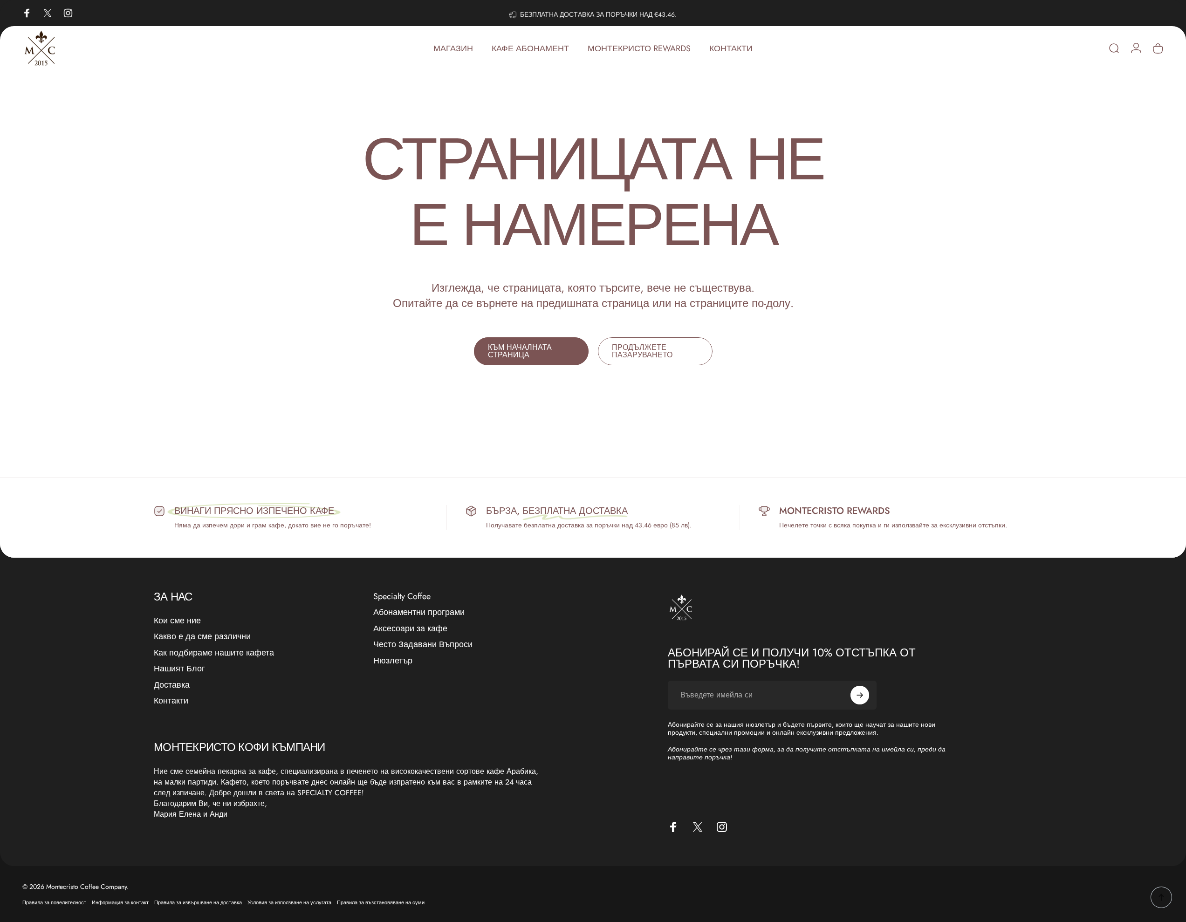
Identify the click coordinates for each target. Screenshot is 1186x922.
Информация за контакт (120, 902)
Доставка (172, 685)
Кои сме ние (177, 620)
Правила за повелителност (54, 902)
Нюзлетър (392, 661)
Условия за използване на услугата (289, 902)
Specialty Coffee (402, 596)
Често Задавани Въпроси (423, 644)
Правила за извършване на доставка (198, 902)
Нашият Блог (179, 668)
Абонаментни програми (419, 612)
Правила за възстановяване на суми (381, 902)
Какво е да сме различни (202, 636)
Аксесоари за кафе (410, 628)
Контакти (171, 701)
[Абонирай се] (859, 695)
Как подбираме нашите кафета (214, 653)
